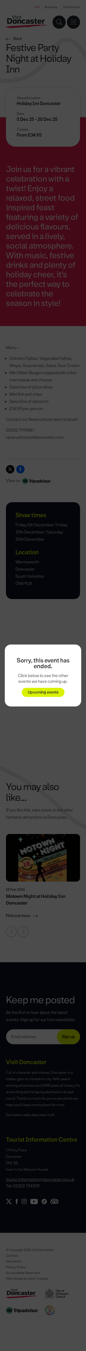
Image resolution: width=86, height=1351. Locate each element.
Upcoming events (43, 692)
